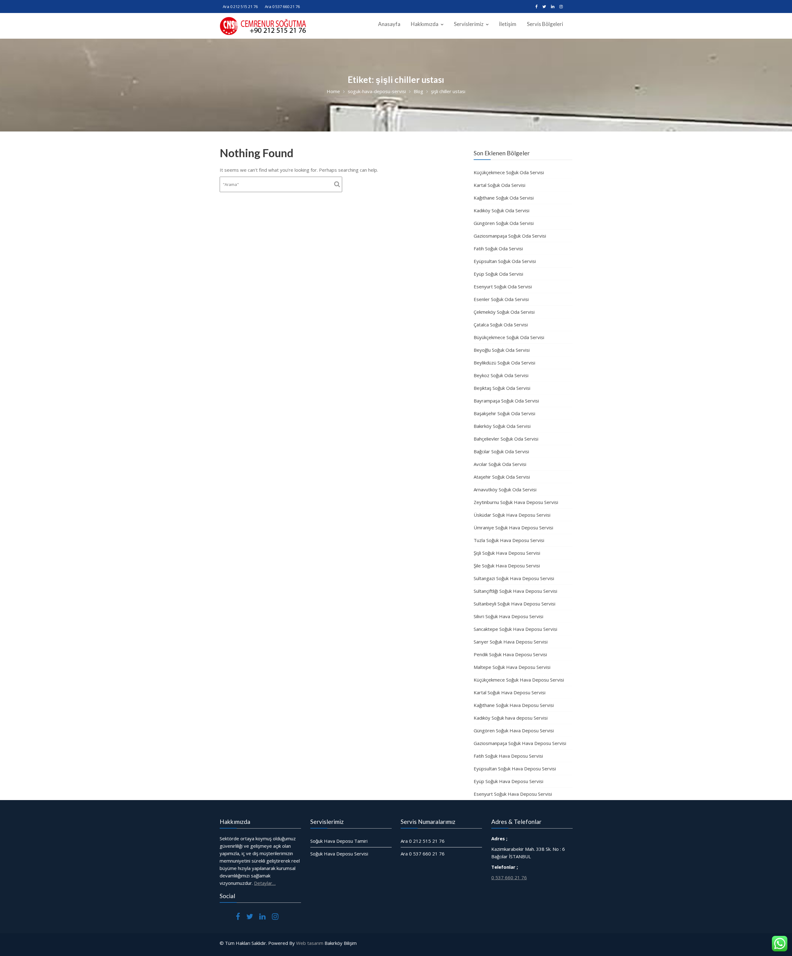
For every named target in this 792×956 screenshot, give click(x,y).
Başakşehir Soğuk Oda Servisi (504, 413)
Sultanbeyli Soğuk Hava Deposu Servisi (514, 604)
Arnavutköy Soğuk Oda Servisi (505, 489)
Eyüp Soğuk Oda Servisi (498, 274)
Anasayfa (389, 24)
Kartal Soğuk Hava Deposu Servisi (509, 692)
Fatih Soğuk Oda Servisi (498, 248)
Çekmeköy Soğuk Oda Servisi (504, 312)
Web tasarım (309, 943)
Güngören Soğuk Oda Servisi (504, 223)
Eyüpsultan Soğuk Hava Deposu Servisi (515, 768)
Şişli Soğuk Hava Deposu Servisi (507, 553)
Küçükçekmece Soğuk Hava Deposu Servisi (519, 680)
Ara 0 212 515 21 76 (240, 6)
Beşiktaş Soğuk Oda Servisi (502, 388)
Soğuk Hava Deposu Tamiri (339, 841)
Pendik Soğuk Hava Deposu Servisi (510, 654)
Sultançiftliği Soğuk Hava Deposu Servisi (515, 591)
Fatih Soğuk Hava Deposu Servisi (508, 756)
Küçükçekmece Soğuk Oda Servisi (509, 172)
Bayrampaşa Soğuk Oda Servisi (506, 401)
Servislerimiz (469, 24)
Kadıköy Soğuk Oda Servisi (501, 210)
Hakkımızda (424, 24)
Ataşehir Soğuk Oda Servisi (502, 477)
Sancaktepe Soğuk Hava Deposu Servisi (515, 629)
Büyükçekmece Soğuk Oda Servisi (509, 337)
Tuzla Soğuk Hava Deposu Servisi (509, 540)
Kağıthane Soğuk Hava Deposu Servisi (514, 705)
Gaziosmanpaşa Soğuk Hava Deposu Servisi (520, 743)
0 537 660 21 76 (509, 877)
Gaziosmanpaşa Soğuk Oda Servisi (510, 236)
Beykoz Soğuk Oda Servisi (501, 375)
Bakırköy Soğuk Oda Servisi (502, 426)
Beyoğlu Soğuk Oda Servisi (502, 350)
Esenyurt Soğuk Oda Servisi (503, 286)
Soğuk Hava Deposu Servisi (339, 853)
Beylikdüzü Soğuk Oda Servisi (504, 363)
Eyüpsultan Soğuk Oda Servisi (505, 261)
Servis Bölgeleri (545, 24)
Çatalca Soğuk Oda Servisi (501, 324)
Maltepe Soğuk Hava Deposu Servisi (512, 667)
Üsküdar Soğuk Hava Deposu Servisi (512, 515)
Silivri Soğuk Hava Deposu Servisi (508, 616)
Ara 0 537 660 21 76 (282, 6)
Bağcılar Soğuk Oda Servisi (501, 451)
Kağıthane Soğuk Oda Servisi (504, 198)
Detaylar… (265, 883)
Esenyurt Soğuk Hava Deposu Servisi (513, 794)
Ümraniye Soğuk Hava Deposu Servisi (513, 527)
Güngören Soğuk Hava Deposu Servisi (514, 730)
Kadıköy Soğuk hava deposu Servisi (511, 718)
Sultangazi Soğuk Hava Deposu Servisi (514, 578)
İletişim (507, 24)
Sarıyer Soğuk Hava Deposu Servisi (511, 642)
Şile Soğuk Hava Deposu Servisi (507, 565)
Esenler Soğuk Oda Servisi (501, 299)
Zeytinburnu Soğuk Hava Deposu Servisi (516, 502)
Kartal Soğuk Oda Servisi (499, 185)
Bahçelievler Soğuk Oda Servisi (506, 439)
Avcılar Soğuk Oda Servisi (500, 464)
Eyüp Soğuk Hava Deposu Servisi (508, 781)
